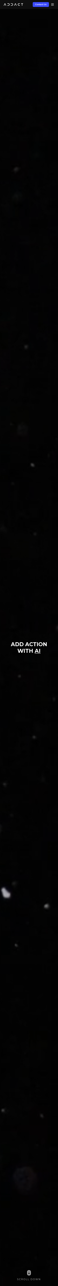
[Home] (13, 4)
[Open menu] (52, 4)
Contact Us (41, 4)
